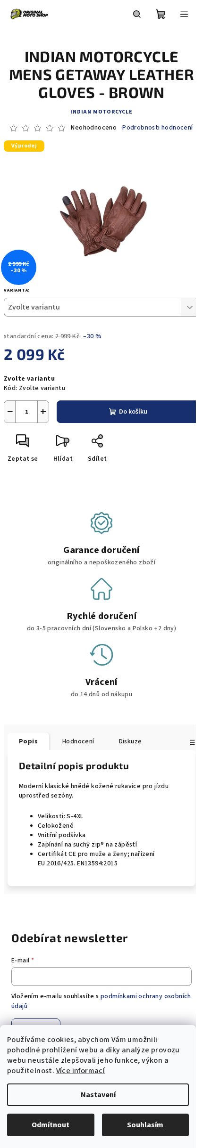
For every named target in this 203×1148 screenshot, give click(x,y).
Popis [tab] (28, 741)
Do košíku (133, 411)
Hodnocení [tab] (78, 741)
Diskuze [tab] (130, 741)
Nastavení (98, 1095)
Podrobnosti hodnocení (157, 127)
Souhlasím (145, 1125)
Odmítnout (50, 1125)
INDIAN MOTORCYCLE (101, 112)
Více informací (80, 1071)
